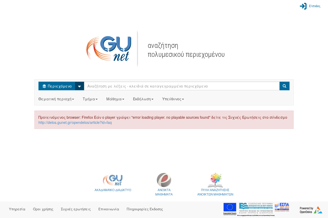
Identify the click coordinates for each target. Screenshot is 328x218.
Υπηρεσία (17, 208)
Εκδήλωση (142, 98)
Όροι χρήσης (43, 208)
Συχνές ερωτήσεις (76, 208)
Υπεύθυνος (171, 98)
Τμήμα (89, 98)
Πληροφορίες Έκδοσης (145, 208)
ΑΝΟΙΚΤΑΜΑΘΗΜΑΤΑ (164, 192)
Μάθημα (114, 98)
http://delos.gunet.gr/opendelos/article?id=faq (75, 122)
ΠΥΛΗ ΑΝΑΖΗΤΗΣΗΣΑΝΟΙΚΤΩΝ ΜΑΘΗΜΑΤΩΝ (215, 192)
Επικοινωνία (108, 208)
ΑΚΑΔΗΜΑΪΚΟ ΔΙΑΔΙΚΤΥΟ (113, 190)
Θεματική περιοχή (54, 98)
